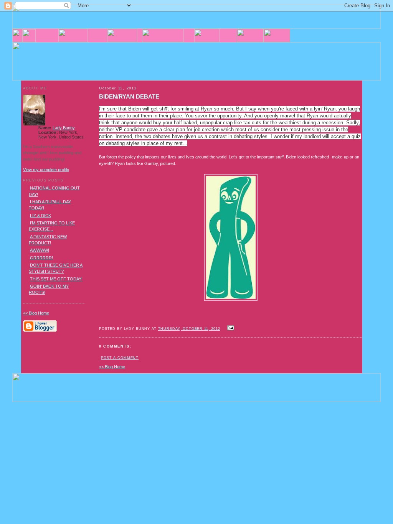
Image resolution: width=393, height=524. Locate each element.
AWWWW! (39, 250)
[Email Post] (229, 328)
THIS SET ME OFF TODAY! (56, 279)
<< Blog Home (112, 366)
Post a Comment (120, 358)
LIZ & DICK (40, 215)
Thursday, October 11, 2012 (189, 329)
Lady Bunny (64, 127)
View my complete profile (46, 169)
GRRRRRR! (41, 257)
